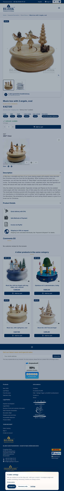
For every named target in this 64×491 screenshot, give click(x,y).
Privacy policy (11, 482)
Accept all (11, 486)
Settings (32, 486)
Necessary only (22, 486)
